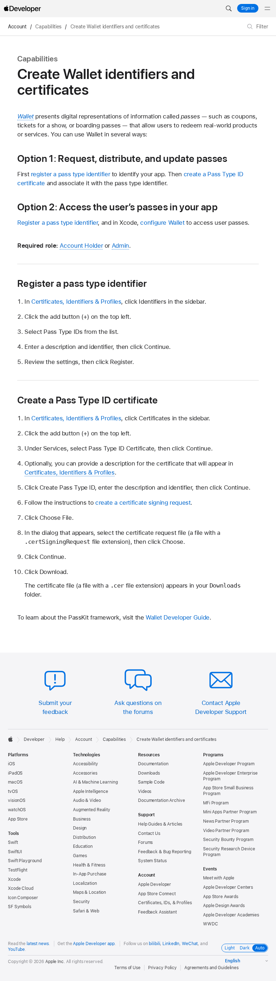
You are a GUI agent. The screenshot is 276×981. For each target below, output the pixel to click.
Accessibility (85, 763)
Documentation (153, 763)
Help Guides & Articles (160, 824)
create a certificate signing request (143, 502)
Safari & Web (86, 911)
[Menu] (267, 8)
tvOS (13, 791)
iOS (11, 763)
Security (81, 901)
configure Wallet (162, 222)
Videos (144, 791)
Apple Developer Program (228, 763)
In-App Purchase (89, 874)
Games (80, 855)
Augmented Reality (91, 809)
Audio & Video (87, 800)
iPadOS (15, 773)
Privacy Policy (162, 967)
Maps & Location (89, 892)
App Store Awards (220, 896)
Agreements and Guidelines (211, 967)
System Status (152, 860)
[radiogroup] (244, 948)
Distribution (84, 837)
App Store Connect (157, 893)
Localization (85, 883)
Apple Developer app (94, 943)
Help (60, 739)
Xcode (14, 879)
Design (80, 828)
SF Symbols (19, 906)
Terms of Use (127, 967)
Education (83, 846)
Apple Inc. (55, 961)
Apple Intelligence (90, 791)
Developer (34, 739)
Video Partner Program (226, 830)
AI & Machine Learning (95, 782)
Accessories (85, 773)
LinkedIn (170, 943)
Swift (13, 842)
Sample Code (151, 782)
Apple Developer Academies (231, 914)
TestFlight (17, 870)
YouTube (16, 949)
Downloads (149, 773)
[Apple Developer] (22, 8)
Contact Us (149, 833)
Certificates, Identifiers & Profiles (76, 301)
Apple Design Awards (224, 905)
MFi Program (216, 802)
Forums (145, 842)
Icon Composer (23, 897)
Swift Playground (25, 860)
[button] (228, 8)
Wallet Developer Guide (178, 617)
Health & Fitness (89, 865)
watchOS (17, 809)
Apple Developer (154, 884)
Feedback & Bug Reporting (164, 851)
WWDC (210, 923)
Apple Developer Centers (228, 887)
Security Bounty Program (228, 839)
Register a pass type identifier (57, 222)
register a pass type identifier (70, 174)
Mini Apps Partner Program (230, 811)
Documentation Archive (161, 800)
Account (17, 26)
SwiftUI (15, 851)
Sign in (247, 8)
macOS (15, 782)
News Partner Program (226, 821)
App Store (18, 819)
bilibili (154, 943)
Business (82, 819)
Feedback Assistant (157, 912)
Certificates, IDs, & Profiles (165, 902)
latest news (38, 943)
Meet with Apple (218, 877)
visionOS (17, 800)
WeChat (190, 943)
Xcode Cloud (20, 888)
